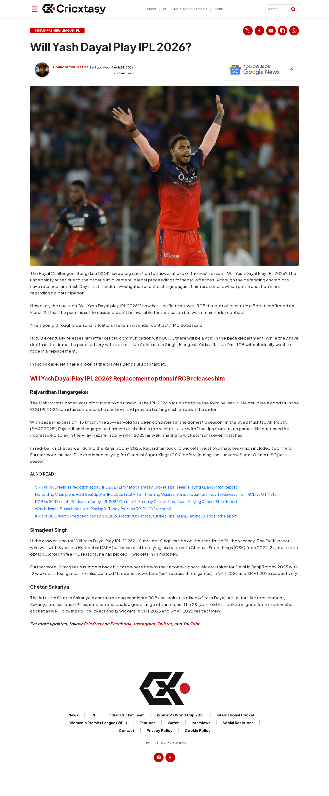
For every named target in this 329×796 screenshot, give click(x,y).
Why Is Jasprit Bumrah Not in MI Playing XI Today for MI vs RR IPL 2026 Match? (103, 508)
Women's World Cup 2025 (180, 715)
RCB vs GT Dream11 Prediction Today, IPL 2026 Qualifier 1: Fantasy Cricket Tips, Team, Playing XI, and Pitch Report (136, 501)
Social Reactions (238, 722)
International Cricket (236, 715)
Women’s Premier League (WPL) (98, 722)
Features (147, 722)
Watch (173, 722)
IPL (165, 9)
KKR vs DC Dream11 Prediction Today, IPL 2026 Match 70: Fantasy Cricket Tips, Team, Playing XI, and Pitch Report (136, 515)
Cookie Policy (198, 730)
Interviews (201, 722)
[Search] (293, 9)
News (151, 9)
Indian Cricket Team (190, 9)
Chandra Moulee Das (71, 67)
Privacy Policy (159, 730)
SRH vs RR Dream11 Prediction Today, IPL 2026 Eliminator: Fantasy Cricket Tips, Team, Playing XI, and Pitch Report (136, 487)
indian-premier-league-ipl (57, 30)
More (218, 9)
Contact (126, 730)
